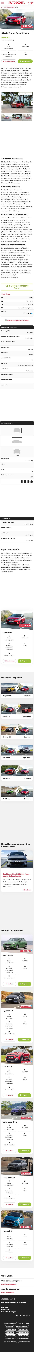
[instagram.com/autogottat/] (24, 1315)
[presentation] (2, 103)
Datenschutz (5, 1309)
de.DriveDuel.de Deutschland (22, 1326)
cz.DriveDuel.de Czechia (23, 1335)
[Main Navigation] (2, 2)
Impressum (5, 1307)
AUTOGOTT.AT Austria (24, 1323)
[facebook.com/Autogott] (17, 1315)
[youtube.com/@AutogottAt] (30, 1315)
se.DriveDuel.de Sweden (23, 1338)
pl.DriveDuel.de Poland (10, 1335)
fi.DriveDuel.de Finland (24, 1341)
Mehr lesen (27, 890)
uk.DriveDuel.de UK (10, 1332)
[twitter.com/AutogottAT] (20, 1315)
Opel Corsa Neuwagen (8, 1284)
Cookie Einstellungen (8, 1312)
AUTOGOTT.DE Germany (10, 1323)
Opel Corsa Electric (7, 1292)
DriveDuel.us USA (9, 1326)
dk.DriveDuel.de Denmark (10, 1341)
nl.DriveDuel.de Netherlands (23, 1332)
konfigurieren (10, 61)
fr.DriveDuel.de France (11, 1329)
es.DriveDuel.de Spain (23, 1329)
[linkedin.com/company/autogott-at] (27, 1315)
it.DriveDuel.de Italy (10, 1338)
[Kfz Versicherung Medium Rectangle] (17, 320)
